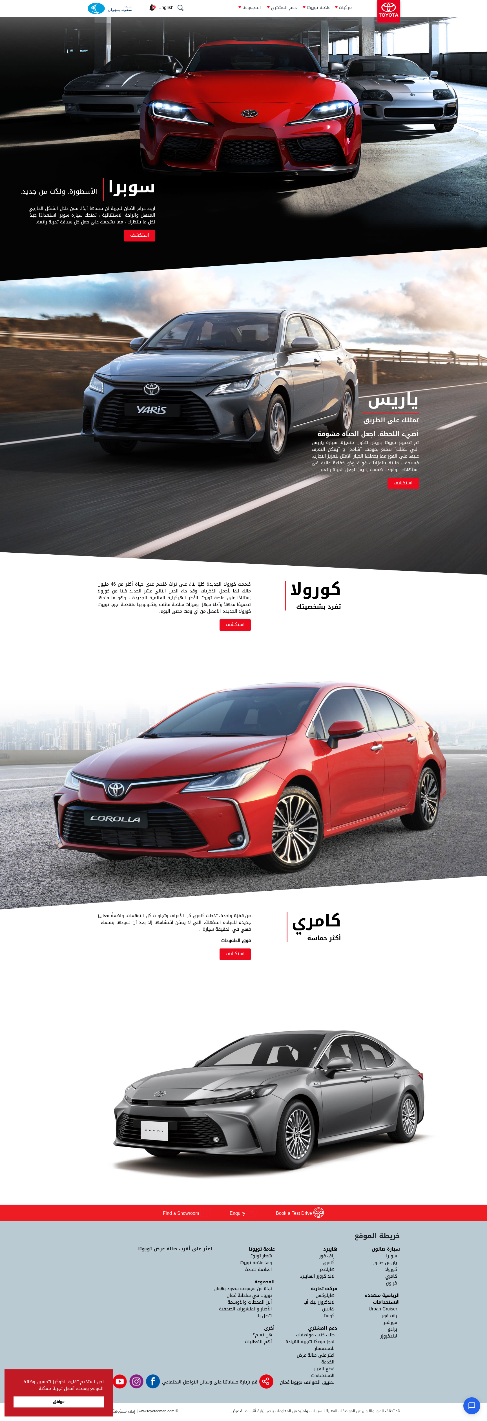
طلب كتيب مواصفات (315, 1334)
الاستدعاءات (323, 1375)
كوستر (328, 1315)
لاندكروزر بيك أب (319, 1302)
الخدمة (328, 1362)
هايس (328, 1308)
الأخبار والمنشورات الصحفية (245, 1308)
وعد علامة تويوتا (256, 1262)
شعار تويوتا (260, 1255)
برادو (392, 1329)
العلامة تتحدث (258, 1269)
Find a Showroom (181, 1213)
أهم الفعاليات (258, 1341)
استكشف (139, 235)
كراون (391, 1283)
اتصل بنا (264, 1315)
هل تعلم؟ (262, 1334)
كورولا (391, 1269)
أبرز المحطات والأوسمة (249, 1302)
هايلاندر (327, 1269)
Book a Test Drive (294, 1213)
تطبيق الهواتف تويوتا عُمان (307, 1382)
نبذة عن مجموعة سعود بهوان (243, 1288)
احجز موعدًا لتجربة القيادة (310, 1341)
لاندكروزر (388, 1336)
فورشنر (390, 1322)
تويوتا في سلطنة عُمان (249, 1295)
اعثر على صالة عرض (316, 1355)
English (166, 7)
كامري (391, 1276)
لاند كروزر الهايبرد (317, 1276)
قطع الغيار (324, 1368)
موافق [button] (59, 1401)
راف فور (389, 1315)
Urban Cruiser (383, 1308)
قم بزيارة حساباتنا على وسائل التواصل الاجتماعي (209, 1382)
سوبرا (391, 1255)
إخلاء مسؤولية (123, 1411)
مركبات (345, 7)
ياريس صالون (384, 1262)
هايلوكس (325, 1295)
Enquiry (238, 1213)
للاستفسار (325, 1348)
